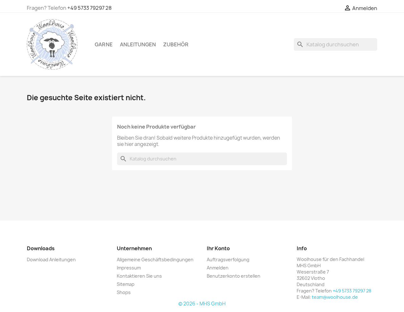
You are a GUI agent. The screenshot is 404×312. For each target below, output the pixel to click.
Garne (104, 44)
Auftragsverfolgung (228, 260)
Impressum (129, 268)
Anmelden (218, 268)
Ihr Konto (218, 248)
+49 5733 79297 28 (89, 7)
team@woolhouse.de (335, 297)
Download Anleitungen (51, 260)
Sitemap (125, 284)
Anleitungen (138, 44)
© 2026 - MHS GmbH (202, 303)
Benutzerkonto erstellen (233, 276)
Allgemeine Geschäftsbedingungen (155, 260)
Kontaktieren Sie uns (139, 276)
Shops (124, 292)
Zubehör (175, 44)
